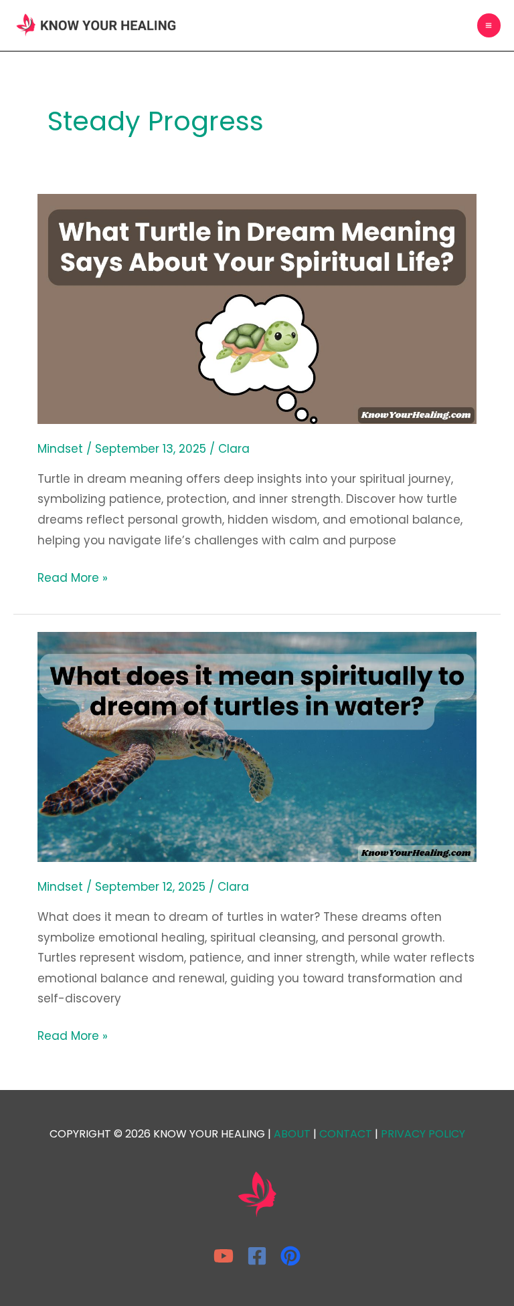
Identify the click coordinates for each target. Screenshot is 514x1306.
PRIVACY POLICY (423, 1133)
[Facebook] (257, 1256)
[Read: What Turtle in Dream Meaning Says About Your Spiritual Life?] (256, 308)
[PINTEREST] (290, 1256)
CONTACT (345, 1133)
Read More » (72, 577)
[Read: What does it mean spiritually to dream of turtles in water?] (256, 746)
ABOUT (292, 1133)
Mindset (60, 449)
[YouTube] (223, 1256)
